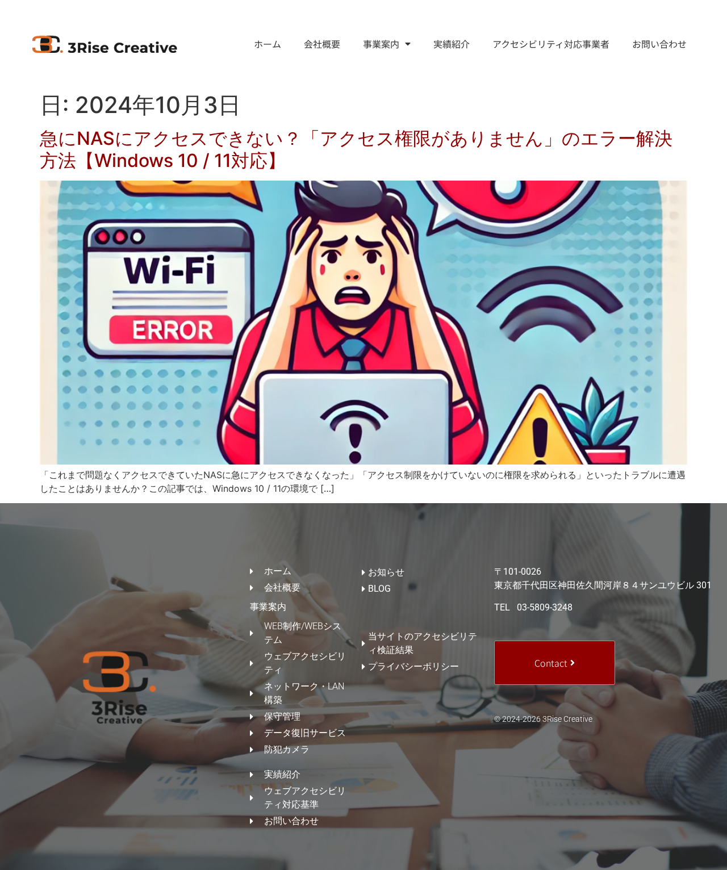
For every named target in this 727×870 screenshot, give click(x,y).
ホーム (267, 44)
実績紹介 (451, 44)
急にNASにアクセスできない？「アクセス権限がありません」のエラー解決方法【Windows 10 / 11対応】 (356, 149)
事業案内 (381, 44)
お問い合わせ (659, 44)
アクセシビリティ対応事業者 (550, 44)
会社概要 (322, 44)
